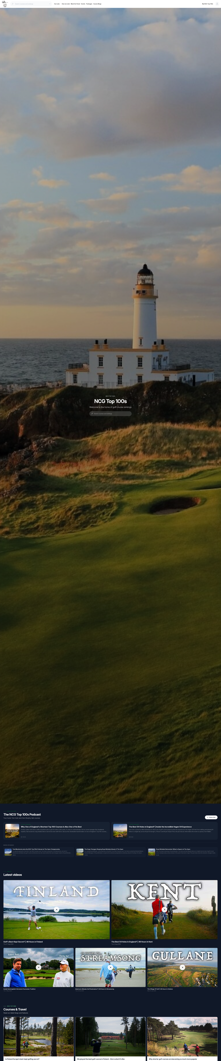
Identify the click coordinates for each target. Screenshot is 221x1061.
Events (83, 4)
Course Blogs (97, 4)
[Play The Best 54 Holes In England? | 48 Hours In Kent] (164, 909)
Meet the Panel (75, 4)
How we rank (66, 4)
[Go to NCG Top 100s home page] (5, 4)
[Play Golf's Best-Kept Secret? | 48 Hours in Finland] (56, 909)
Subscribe (212, 817)
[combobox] (31, 4)
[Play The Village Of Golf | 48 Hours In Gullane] (182, 967)
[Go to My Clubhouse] (217, 4)
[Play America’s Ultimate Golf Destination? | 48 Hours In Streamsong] (110, 967)
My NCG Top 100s (207, 4)
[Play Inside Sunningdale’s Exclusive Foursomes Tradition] (38, 967)
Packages (89, 4)
